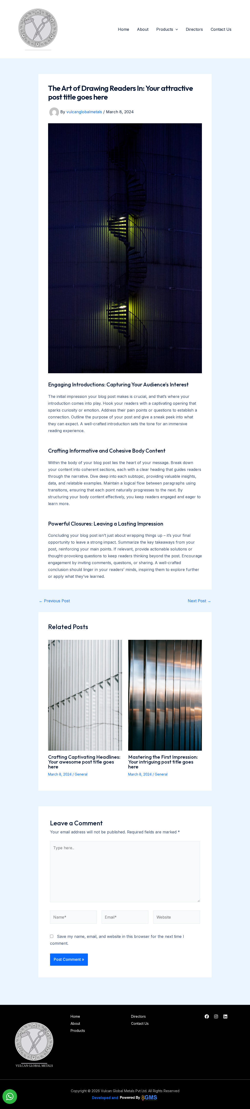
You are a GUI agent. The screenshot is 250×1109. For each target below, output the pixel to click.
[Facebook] (207, 1016)
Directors (194, 29)
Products (164, 29)
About (142, 29)
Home (123, 29)
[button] (175, 29)
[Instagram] (216, 1016)
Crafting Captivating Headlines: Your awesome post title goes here (84, 762)
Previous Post (54, 601)
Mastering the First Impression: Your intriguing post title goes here (163, 762)
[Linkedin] (225, 1016)
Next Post (199, 601)
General (81, 774)
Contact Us (221, 29)
